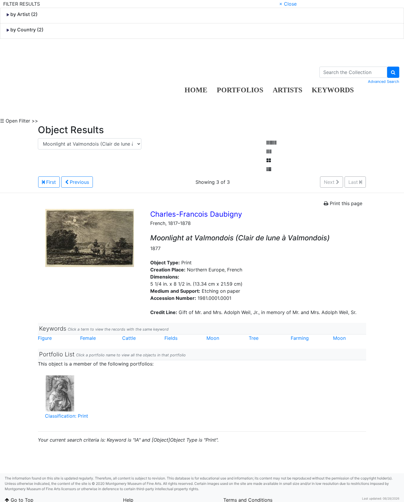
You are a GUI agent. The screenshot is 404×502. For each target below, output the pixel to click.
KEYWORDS (333, 90)
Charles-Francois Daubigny (196, 214)
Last (353, 182)
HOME (196, 90)
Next (330, 182)
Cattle (129, 338)
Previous (78, 182)
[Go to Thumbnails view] (269, 151)
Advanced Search (383, 81)
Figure (45, 338)
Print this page (345, 203)
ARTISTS (287, 90)
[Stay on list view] (269, 169)
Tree (253, 338)
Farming (300, 338)
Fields (170, 338)
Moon (212, 338)
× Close (288, 4)
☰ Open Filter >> (19, 121)
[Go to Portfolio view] (269, 160)
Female (88, 338)
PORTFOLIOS (240, 90)
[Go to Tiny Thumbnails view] (271, 142)
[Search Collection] (393, 72)
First (50, 182)
